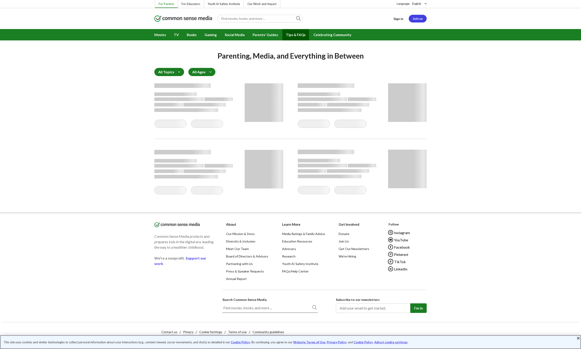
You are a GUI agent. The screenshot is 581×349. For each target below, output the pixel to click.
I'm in (418, 308)
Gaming (210, 35)
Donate (344, 234)
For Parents (166, 4)
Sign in (398, 19)
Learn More (291, 224)
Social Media (235, 35)
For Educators (191, 4)
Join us (418, 18)
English (416, 3)
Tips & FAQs (295, 35)
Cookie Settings (210, 332)
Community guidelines (268, 332)
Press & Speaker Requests (245, 271)
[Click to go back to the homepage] (183, 18)
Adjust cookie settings (391, 342)
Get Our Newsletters (354, 249)
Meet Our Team (237, 249)
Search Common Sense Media (244, 300)
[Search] (314, 308)
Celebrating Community (332, 35)
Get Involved (349, 224)
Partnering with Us (239, 264)
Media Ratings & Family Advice (303, 234)
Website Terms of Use (309, 342)
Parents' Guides (265, 35)
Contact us (169, 332)
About (231, 224)
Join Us (344, 241)
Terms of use (237, 332)
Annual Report (236, 279)
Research (288, 256)
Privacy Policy (337, 342)
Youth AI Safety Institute (224, 4)
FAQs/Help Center (295, 271)
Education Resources (297, 241)
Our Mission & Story (240, 234)
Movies (160, 35)
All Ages (199, 72)
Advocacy (289, 249)
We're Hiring (347, 256)
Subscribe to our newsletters (358, 300)
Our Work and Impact (261, 4)
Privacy (188, 332)
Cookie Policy (240, 342)
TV (176, 35)
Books (192, 35)
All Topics (166, 72)
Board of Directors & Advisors (247, 256)
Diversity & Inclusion (240, 241)
